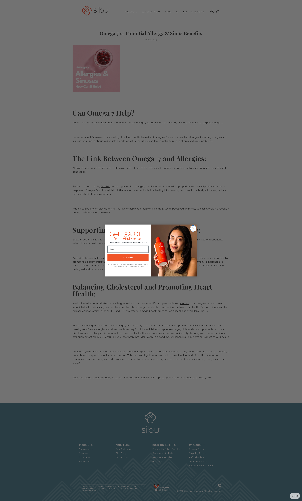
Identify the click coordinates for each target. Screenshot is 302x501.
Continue (128, 257)
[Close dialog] (193, 228)
